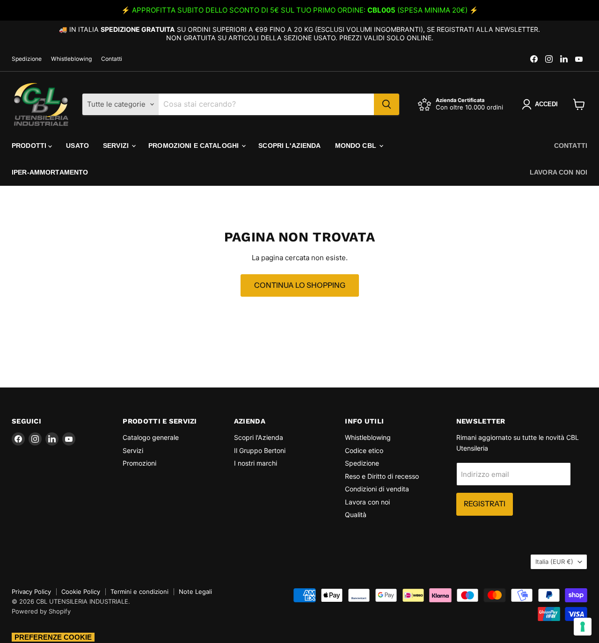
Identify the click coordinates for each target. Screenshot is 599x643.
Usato (77, 145)
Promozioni (139, 463)
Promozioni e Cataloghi (194, 145)
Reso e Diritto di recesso (382, 476)
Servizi (117, 145)
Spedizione (27, 59)
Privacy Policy (31, 591)
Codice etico (364, 450)
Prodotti (30, 145)
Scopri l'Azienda (289, 145)
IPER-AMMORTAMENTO (50, 172)
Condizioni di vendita (377, 489)
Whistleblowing (71, 59)
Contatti (111, 59)
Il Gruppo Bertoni (259, 450)
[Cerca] (386, 104)
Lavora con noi (558, 172)
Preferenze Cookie (53, 637)
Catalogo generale (151, 437)
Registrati (484, 503)
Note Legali (195, 591)
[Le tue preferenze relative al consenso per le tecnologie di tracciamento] (583, 627)
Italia (554, 561)
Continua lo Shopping (299, 285)
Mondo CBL (356, 145)
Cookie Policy (80, 591)
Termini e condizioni (139, 591)
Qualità (355, 515)
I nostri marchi (255, 463)
